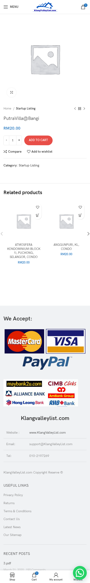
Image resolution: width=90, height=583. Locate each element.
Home (7, 108)
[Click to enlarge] (11, 92)
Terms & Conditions (17, 511)
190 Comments (36, 570)
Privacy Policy (13, 495)
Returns (9, 503)
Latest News (12, 527)
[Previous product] (75, 109)
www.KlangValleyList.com (47, 433)
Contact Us (11, 519)
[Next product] (84, 109)
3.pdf (7, 563)
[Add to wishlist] (37, 207)
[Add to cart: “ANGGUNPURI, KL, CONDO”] (80, 215)
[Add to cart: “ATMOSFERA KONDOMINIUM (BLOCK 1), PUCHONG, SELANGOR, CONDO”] (37, 215)
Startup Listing (26, 108)
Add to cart (38, 140)
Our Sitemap (12, 535)
